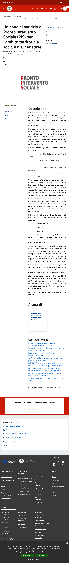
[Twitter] (36, 8)
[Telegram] (50, 8)
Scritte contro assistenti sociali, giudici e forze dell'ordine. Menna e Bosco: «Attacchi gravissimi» (45, 369)
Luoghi (54, 492)
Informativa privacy (41, 529)
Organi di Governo (6, 477)
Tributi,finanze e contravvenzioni (40, 489)
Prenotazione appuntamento (22, 513)
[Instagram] (45, 8)
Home (4, 16)
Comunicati (18, 16)
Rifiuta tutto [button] (41, 555)
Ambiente (38, 494)
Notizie (54, 477)
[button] (34, 560)
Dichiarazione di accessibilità (40, 536)
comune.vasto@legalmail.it (9, 539)
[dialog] (34, 552)
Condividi (49, 27)
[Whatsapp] (54, 8)
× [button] (67, 543)
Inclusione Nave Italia (35, 355)
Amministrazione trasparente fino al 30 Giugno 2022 (41, 514)
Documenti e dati (6, 499)
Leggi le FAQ (22, 524)
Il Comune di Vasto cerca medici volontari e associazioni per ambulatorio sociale (43, 344)
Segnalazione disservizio (22, 519)
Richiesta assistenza (24, 527)
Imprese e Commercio (24, 488)
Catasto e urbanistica (24, 491)
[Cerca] (65, 9)
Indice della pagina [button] (10, 106)
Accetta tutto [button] (27, 555)
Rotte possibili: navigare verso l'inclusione (42, 353)
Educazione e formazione (39, 478)
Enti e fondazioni (6, 486)
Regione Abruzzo (8, 2)
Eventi (54, 495)
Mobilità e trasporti (24, 494)
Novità (10, 16)
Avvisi (53, 483)
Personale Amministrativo (6, 494)
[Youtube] (41, 8)
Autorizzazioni (39, 503)
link (52, 552)
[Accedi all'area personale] (61, 2)
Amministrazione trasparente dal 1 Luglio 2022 (42, 523)
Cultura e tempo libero (25, 481)
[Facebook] (32, 8)
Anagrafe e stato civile (25, 478)
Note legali (38, 532)
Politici (3, 490)
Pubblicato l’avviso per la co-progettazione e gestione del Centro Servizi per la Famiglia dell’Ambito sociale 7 (46, 364)
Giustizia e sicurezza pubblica (41, 483)
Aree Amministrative (7, 480)
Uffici (2, 483)
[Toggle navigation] (4, 8)
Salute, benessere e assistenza (41, 498)
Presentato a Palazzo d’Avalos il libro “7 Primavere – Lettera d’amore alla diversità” (46, 374)
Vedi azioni (59, 27)
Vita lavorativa (22, 485)
